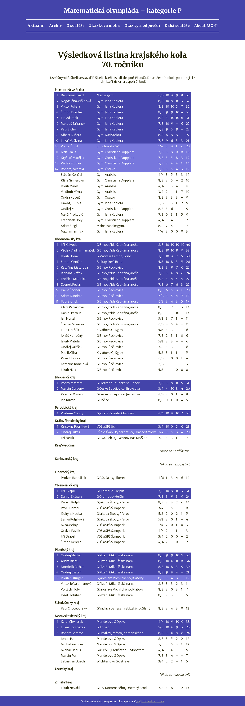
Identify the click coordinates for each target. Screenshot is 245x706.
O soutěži (75, 25)
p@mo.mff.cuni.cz (150, 701)
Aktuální (36, 25)
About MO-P (205, 25)
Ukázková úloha (104, 25)
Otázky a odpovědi (142, 25)
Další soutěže (177, 25)
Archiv (55, 25)
